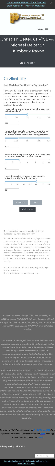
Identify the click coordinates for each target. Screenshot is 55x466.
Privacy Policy (7, 446)
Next (36, 202)
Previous (21, 202)
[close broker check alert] (51, 2)
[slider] (27, 114)
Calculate (27, 209)
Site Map (20, 446)
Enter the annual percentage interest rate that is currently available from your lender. (27, 155)
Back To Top (43, 456)
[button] (42, 29)
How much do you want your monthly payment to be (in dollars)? (27, 110)
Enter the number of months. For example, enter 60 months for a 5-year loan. (25, 177)
